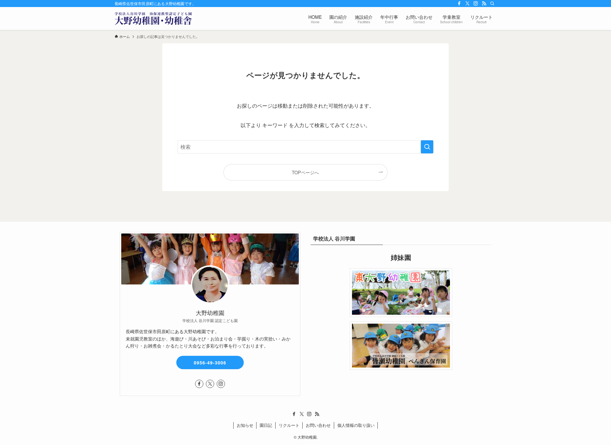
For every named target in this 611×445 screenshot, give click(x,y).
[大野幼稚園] (153, 18)
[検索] (492, 3)
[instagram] (476, 3)
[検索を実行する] (427, 147)
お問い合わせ (318, 425)
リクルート (289, 425)
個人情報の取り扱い (356, 425)
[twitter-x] (467, 3)
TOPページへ (305, 172)
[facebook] (459, 3)
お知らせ (245, 425)
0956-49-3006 (210, 362)
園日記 (266, 425)
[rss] (484, 3)
